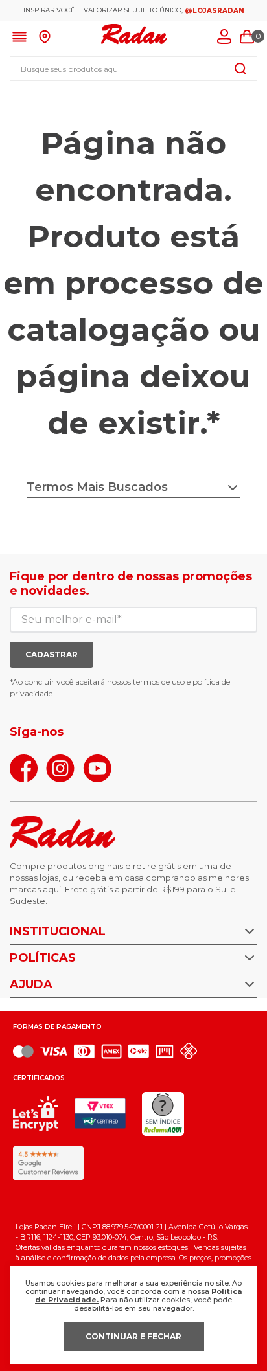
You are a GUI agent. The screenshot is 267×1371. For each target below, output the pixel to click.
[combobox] (133, 68)
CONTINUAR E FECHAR (133, 1336)
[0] (246, 37)
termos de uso (159, 681)
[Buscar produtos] (240, 68)
